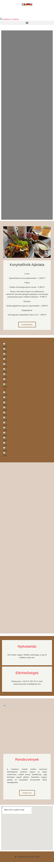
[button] (27, 23)
